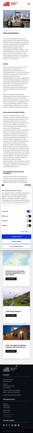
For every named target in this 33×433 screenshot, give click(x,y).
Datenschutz (6, 410)
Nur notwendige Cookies (16, 246)
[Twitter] (12, 425)
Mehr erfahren (11, 279)
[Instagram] (6, 425)
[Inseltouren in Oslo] (16, 19)
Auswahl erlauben (16, 241)
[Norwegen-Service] (10, 4)
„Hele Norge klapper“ (14, 311)
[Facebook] (9, 425)
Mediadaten (6, 405)
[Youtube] (15, 425)
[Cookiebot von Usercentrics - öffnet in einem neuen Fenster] (24, 185)
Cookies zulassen (16, 236)
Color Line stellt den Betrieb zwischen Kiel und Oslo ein (16, 346)
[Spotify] (18, 425)
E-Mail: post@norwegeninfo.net (12, 395)
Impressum (6, 412)
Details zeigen (24, 231)
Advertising (6, 407)
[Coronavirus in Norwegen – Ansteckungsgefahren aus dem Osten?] (16, 259)
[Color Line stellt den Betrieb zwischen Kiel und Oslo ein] (16, 332)
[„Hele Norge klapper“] (16, 297)
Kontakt (5, 404)
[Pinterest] (4, 425)
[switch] (29, 216)
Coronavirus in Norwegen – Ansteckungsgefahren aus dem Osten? (16, 273)
